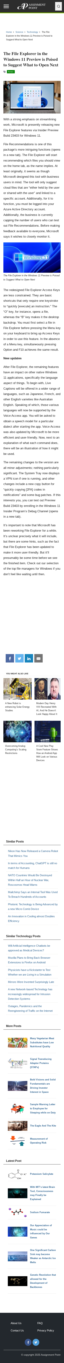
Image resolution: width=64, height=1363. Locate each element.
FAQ (40, 1323)
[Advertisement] (32, 616)
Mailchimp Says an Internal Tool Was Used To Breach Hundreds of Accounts (33, 894)
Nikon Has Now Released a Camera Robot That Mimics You (33, 853)
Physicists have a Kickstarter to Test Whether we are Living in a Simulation (29, 972)
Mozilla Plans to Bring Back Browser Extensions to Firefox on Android (29, 960)
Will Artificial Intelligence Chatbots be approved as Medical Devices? (29, 948)
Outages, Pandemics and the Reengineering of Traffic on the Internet (30, 1008)
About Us (16, 1323)
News (11, 72)
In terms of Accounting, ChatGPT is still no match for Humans (32, 865)
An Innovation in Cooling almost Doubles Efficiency (31, 918)
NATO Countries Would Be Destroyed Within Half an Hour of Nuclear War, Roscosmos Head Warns (30, 880)
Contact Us (17, 1330)
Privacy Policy (45, 1330)
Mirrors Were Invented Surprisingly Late (31, 981)
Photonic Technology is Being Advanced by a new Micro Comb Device (33, 906)
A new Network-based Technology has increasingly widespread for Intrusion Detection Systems (30, 994)
